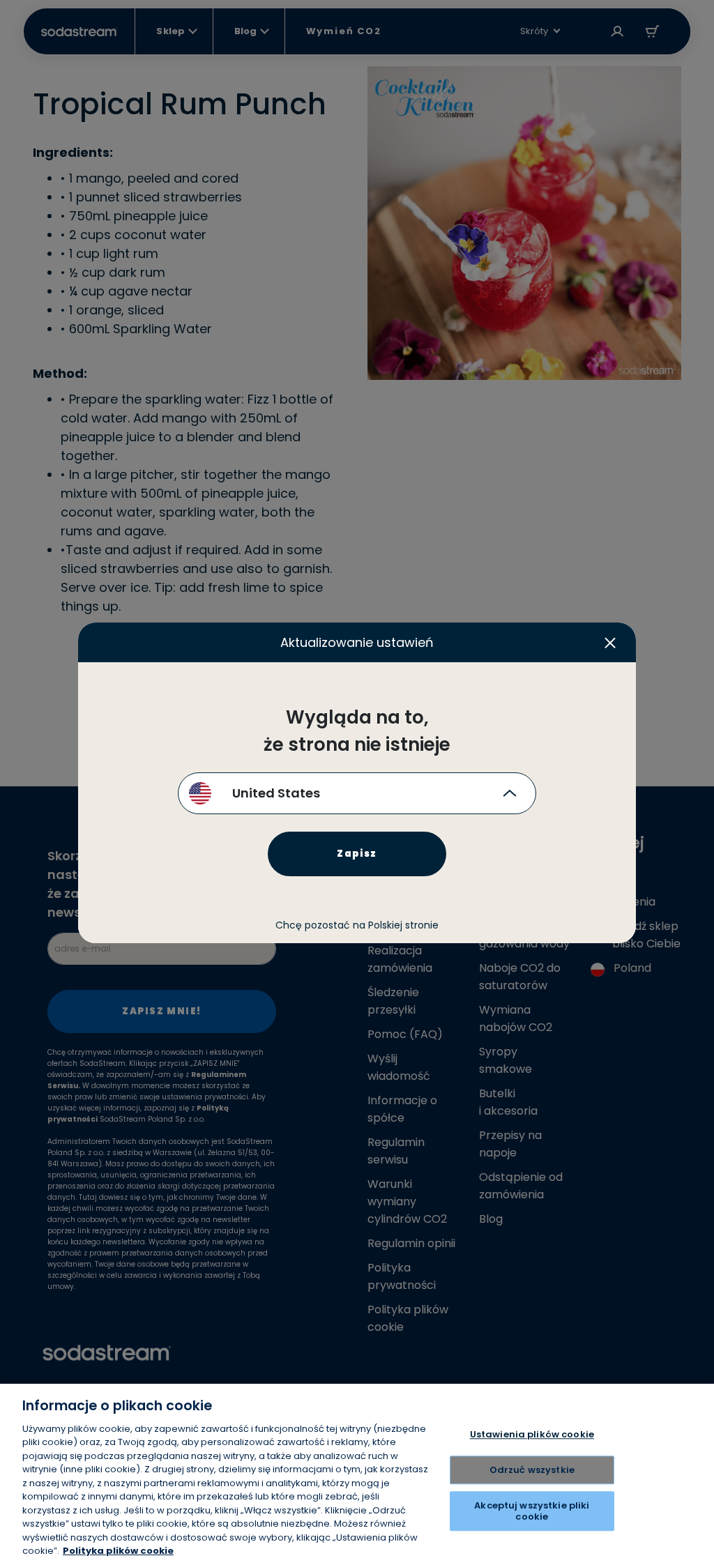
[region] (357, 1474)
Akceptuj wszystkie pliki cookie (531, 1511)
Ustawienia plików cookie (532, 1434)
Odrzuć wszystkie (532, 1469)
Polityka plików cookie (118, 1550)
